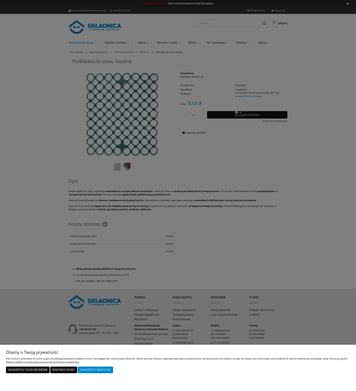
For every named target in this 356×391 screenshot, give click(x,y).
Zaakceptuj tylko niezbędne (27, 369)
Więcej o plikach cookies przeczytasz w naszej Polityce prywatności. (42, 362)
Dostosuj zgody (63, 369)
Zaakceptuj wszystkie (95, 369)
